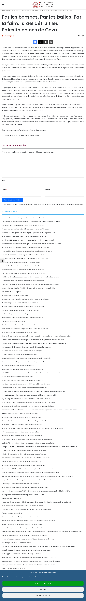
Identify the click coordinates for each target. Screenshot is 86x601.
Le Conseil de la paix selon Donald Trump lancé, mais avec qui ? (22, 351)
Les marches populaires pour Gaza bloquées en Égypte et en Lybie (22, 528)
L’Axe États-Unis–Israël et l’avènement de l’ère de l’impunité (20, 354)
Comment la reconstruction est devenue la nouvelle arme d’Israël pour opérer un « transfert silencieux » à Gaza (36, 336)
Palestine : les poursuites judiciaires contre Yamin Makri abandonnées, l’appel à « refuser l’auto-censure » (34, 343)
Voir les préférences (43, 595)
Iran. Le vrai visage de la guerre (11, 292)
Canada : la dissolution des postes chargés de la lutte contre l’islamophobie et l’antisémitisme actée (33, 340)
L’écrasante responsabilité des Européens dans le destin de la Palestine (24, 273)
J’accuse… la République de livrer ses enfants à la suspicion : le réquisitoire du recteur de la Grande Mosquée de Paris (38, 546)
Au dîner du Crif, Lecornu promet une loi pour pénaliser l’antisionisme (23, 314)
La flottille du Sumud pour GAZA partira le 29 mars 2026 (19, 332)
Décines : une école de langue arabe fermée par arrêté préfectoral (23, 362)
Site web (47, 190)
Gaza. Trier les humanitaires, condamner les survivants (18, 325)
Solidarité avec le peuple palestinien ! (13, 321)
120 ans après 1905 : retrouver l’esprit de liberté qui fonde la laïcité (22, 380)
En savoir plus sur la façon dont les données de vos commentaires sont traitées (58, 204)
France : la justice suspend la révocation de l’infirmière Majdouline (22, 369)
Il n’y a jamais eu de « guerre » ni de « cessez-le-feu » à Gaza (20, 432)
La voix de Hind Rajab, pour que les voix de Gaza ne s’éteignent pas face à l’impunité (28, 402)
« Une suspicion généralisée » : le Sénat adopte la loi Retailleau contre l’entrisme (27, 251)
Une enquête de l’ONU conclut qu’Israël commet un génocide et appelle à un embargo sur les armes (33, 469)
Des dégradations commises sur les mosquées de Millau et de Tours (23, 495)
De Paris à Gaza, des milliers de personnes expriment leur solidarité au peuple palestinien (29, 395)
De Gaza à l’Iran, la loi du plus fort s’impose (15, 295)
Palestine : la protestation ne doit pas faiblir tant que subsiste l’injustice (24, 454)
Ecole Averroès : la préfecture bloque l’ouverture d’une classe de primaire (25, 329)
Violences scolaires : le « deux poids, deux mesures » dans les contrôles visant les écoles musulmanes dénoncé (36, 502)
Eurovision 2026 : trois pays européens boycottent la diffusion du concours (25, 247)
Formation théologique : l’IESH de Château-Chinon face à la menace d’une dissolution (29, 520)
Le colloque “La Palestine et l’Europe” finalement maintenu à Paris (22, 425)
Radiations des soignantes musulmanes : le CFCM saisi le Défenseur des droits (26, 384)
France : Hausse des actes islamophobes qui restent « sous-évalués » (23, 317)
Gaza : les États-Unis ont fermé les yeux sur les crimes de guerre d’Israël (24, 421)
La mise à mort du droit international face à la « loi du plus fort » (22, 524)
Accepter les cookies (43, 583)
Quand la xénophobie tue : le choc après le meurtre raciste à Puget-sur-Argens (26, 550)
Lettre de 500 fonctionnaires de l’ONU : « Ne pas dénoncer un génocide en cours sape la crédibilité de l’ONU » (36, 491)
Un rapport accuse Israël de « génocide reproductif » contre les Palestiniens (25, 229)
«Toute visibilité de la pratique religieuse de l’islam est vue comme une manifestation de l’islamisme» (33, 391)
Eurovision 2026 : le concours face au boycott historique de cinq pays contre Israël (28, 240)
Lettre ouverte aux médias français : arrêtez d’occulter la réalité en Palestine (25, 218)
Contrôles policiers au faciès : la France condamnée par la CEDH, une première (26, 509)
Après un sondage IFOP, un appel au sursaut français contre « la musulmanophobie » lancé (30, 472)
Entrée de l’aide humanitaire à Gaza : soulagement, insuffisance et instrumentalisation (28, 443)
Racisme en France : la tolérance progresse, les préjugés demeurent (23, 225)
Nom (4, 180)
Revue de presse (14, 10)
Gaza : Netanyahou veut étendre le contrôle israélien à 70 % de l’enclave (24, 236)
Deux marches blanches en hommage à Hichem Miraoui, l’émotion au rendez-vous (28, 539)
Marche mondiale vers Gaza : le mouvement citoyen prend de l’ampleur (24, 535)
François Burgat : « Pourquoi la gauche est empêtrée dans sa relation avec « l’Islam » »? (29, 557)
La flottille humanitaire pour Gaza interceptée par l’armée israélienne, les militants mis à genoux (31, 244)
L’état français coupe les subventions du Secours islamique (20, 484)
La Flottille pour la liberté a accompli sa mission (16, 543)
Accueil (5, 10)
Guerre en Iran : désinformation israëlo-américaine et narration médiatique (25, 299)
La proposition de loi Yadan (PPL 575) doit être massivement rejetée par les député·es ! (29, 288)
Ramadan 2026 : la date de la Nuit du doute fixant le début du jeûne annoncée (26, 347)
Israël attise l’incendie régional (11, 498)
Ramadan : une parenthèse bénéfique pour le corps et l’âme (20, 310)
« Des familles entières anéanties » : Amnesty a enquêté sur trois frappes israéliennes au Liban (31, 222)
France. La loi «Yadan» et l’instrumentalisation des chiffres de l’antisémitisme (25, 266)
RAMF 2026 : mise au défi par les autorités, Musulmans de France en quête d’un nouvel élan (30, 284)
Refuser (43, 589)
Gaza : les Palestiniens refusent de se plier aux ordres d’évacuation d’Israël (25, 487)
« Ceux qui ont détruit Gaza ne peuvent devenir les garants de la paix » (24, 450)
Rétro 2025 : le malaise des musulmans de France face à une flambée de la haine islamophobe (31, 373)
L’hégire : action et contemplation (12, 513)
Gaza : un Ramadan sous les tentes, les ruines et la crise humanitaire (23, 306)
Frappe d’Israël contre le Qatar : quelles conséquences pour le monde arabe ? (26, 480)
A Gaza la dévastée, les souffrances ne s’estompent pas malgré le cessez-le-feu (26, 358)
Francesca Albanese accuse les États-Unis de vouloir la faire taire (22, 436)
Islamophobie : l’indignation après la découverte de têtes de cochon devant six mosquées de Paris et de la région (37, 476)
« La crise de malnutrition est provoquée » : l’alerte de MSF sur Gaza (23, 255)
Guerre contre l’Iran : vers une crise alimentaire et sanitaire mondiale (23, 281)
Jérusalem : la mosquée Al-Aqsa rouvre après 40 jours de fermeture (23, 270)
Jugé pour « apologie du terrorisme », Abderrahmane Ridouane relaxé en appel (27, 439)
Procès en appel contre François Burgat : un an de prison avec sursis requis (25, 258)
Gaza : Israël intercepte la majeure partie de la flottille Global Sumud (23, 465)
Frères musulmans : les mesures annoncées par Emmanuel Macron (22, 506)
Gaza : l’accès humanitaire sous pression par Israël (17, 377)
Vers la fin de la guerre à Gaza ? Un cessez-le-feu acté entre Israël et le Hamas (26, 458)
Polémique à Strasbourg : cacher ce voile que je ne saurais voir (21, 461)
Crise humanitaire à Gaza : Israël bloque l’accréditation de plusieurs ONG (24, 388)
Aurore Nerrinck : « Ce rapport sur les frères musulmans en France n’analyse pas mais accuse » (31, 561)
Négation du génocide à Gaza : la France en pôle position (20, 303)
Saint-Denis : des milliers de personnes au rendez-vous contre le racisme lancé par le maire (30, 277)
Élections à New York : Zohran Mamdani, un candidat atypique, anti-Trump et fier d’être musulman (32, 428)
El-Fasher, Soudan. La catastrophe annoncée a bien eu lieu (20, 413)
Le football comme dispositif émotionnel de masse (18, 365)
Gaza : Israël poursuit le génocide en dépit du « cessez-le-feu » (21, 417)
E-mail (4, 190)
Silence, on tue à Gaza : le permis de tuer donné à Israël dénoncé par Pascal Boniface (28, 565)
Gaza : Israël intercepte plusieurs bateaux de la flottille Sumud (21, 262)
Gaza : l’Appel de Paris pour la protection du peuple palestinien (21, 554)
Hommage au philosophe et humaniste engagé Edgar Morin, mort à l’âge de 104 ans (28, 233)
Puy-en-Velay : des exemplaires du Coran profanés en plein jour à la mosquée (26, 399)
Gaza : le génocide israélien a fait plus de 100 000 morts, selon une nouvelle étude (28, 406)
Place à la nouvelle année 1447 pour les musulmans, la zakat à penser (23, 517)
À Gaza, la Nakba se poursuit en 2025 (13, 568)
